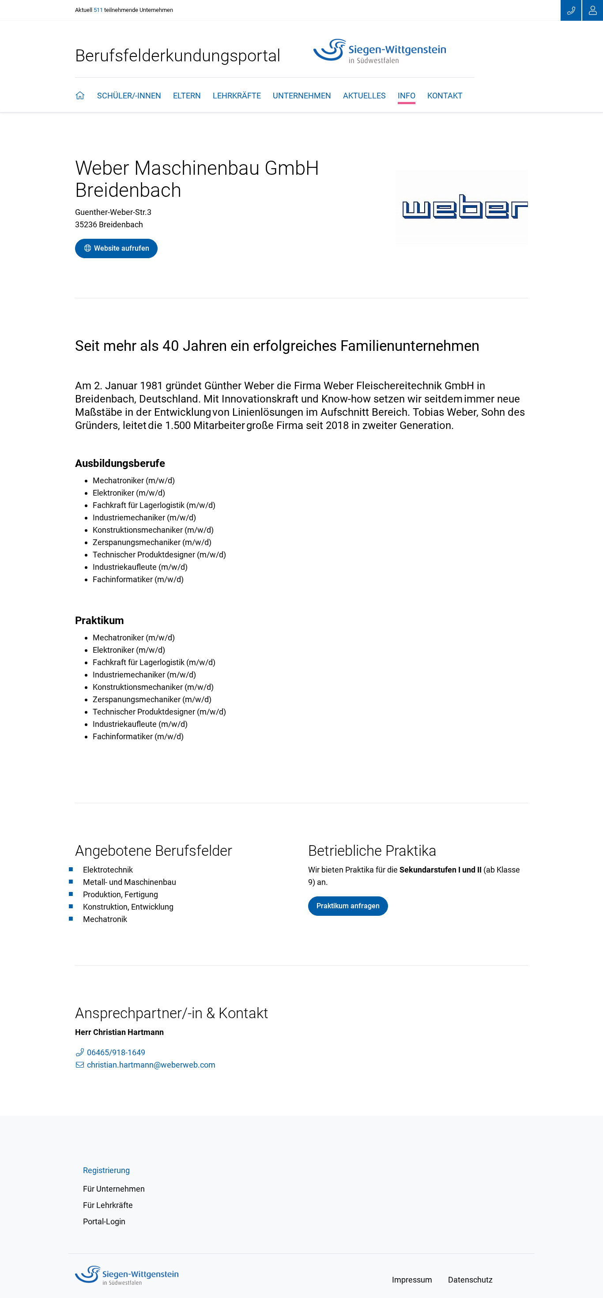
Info (406, 95)
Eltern (187, 95)
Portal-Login (104, 1221)
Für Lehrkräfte (108, 1205)
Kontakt (445, 95)
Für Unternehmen (114, 1188)
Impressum (412, 1279)
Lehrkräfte (237, 95)
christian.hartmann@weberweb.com (150, 1064)
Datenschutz (470, 1279)
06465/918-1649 (115, 1052)
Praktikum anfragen (348, 906)
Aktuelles (364, 95)
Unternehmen (302, 95)
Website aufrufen (120, 248)
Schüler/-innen (129, 95)
